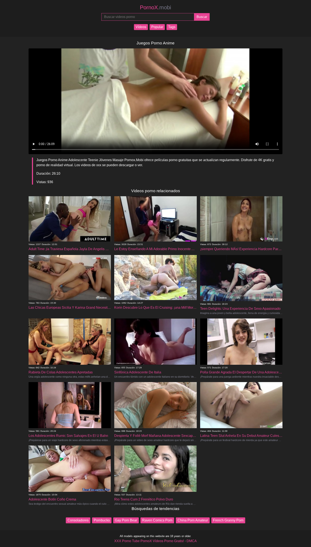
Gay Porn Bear (126, 520)
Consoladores (78, 520)
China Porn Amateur (193, 520)
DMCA (192, 541)
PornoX (155, 7)
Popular (157, 27)
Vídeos (141, 27)
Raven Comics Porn (157, 520)
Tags (171, 27)
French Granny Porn (228, 520)
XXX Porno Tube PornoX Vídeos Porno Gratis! (149, 541)
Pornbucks (102, 520)
